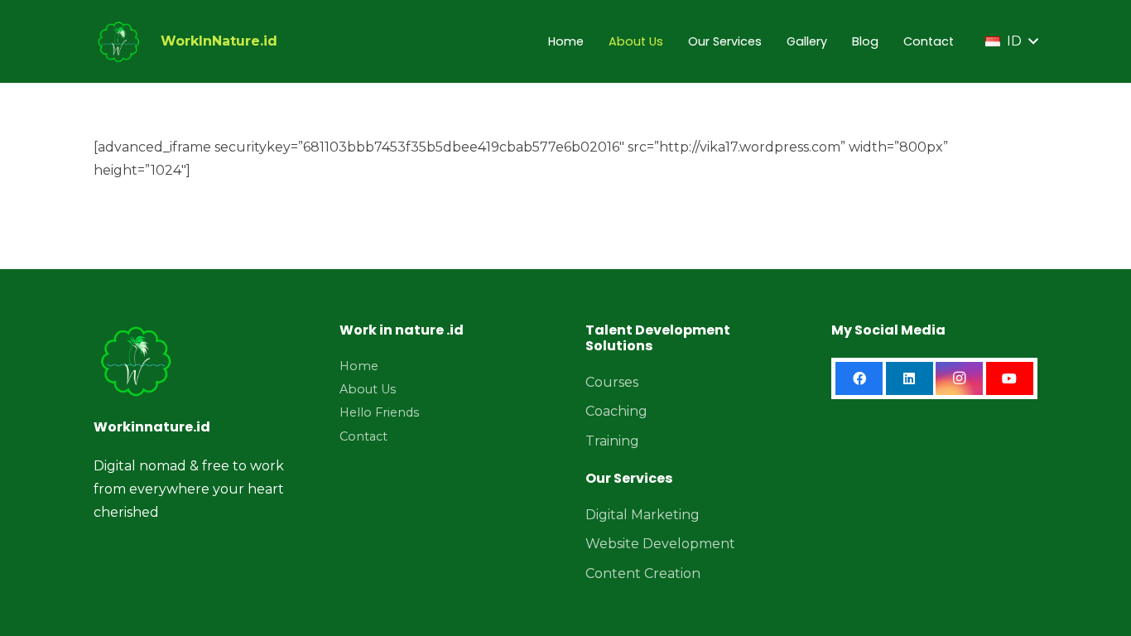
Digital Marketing (642, 515)
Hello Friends (379, 412)
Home (358, 366)
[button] (1011, 41)
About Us (367, 389)
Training (612, 441)
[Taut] (118, 42)
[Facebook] (859, 378)
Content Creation (642, 573)
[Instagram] (959, 378)
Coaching (616, 411)
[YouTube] (1009, 378)
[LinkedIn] (909, 378)
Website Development (660, 544)
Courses (611, 382)
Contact (363, 436)
